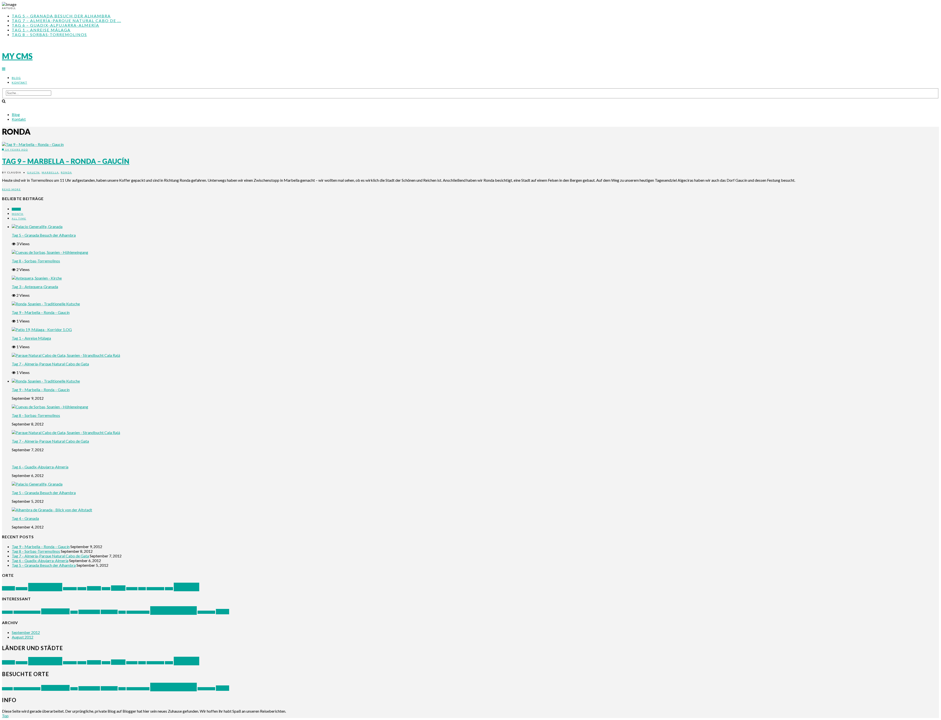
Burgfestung (55, 611)
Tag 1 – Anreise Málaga (41, 29)
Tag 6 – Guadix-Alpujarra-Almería (55, 25)
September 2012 (26, 632)
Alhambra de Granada (26, 612)
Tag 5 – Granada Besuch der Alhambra (61, 15)
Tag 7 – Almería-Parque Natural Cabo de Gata (50, 363)
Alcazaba (7, 612)
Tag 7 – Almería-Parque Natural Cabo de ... (66, 20)
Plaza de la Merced (137, 612)
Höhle (74, 612)
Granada (94, 588)
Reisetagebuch (173, 610)
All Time (19, 218)
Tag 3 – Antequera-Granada (35, 286)
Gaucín (33, 172)
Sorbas (169, 588)
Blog (16, 78)
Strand (222, 611)
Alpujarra (21, 588)
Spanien (186, 587)
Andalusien (45, 587)
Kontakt (19, 82)
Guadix (106, 588)
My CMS (17, 56)
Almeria (8, 588)
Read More (11, 189)
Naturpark (109, 612)
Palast (122, 612)
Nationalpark (89, 612)
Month (18, 213)
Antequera (70, 588)
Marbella (50, 172)
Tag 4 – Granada (25, 518)
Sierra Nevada (155, 588)
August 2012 (22, 637)
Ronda (66, 172)
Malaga (118, 588)
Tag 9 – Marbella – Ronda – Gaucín (65, 161)
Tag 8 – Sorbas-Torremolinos (49, 34)
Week (16, 209)
